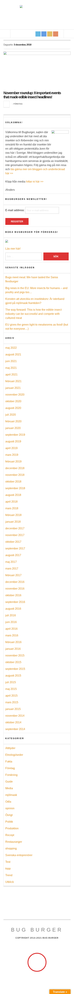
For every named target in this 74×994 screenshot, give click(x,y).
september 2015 (15, 668)
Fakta (8, 761)
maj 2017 (11, 561)
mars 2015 (11, 702)
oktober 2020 (13, 401)
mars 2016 (11, 635)
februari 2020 (13, 421)
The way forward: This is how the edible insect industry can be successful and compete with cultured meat (33, 313)
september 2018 (15, 488)
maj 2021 (11, 367)
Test (7, 861)
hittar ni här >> (34, 181)
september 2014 (15, 729)
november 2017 (14, 535)
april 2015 (11, 695)
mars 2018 (11, 508)
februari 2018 (13, 515)
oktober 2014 (13, 722)
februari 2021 (13, 381)
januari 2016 (13, 648)
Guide (9, 781)
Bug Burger (37, 930)
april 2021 (11, 374)
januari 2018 (13, 521)
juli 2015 (10, 682)
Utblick (9, 881)
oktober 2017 (13, 541)
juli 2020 (10, 414)
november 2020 (14, 394)
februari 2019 (13, 461)
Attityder (10, 748)
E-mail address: (15, 210)
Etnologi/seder (14, 754)
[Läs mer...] (7, 104)
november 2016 (14, 588)
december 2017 (14, 528)
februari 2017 (13, 575)
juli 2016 (10, 615)
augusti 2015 (13, 675)
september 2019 (15, 434)
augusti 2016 (13, 608)
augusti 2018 (13, 494)
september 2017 (15, 548)
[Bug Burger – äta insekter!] (37, 14)
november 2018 (14, 474)
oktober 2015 (13, 662)
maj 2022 (11, 347)
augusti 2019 (13, 441)
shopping (11, 848)
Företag (18, 104)
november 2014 (14, 715)
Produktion (12, 828)
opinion (9, 808)
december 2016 (14, 581)
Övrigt (9, 815)
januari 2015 (13, 709)
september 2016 (15, 602)
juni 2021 (11, 361)
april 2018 (11, 501)
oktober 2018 (13, 481)
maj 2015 (11, 688)
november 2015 (14, 655)
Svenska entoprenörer (18, 855)
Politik (9, 821)
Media (9, 788)
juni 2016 (11, 622)
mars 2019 (11, 454)
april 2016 (11, 628)
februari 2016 (13, 642)
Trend (8, 875)
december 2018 (14, 468)
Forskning (11, 774)
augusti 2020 (13, 408)
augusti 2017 (13, 555)
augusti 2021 (13, 354)
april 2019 (11, 448)
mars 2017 (11, 568)
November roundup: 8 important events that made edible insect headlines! (32, 95)
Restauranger (13, 841)
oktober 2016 (13, 595)
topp (8, 868)
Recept (9, 835)
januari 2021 (13, 387)
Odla (8, 801)
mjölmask (11, 794)
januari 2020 (13, 428)
